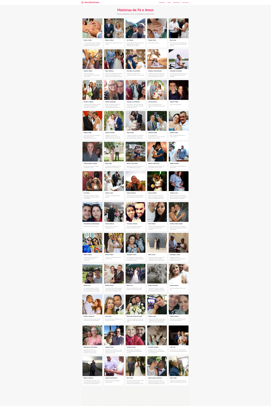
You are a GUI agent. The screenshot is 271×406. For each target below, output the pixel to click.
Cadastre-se (162, 2)
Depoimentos (176, 2)
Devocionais (186, 2)
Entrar (169, 2)
